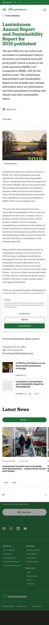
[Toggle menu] (4, 9)
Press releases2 (12, 15)
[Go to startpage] (17, 9)
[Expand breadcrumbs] (45, 2)
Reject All (24, 319)
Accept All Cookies (24, 326)
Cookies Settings (24, 313)
